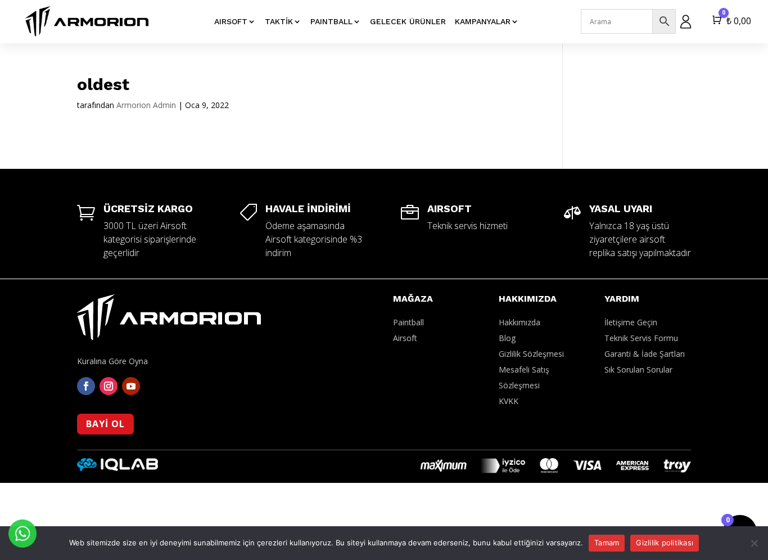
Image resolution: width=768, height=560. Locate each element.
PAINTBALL (331, 21)
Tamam (606, 542)
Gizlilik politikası (664, 542)
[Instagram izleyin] (109, 386)
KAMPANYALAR (483, 21)
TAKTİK (279, 21)
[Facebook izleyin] (86, 386)
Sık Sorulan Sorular (638, 369)
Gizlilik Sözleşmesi (531, 353)
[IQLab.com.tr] (117, 468)
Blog (507, 338)
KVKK (508, 401)
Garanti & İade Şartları (644, 353)
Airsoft (405, 338)
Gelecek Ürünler (408, 21)
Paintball (408, 322)
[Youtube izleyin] (131, 386)
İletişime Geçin (630, 322)
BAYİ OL (105, 424)
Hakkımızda (519, 322)
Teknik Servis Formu (641, 338)
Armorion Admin (146, 105)
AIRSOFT (230, 21)
